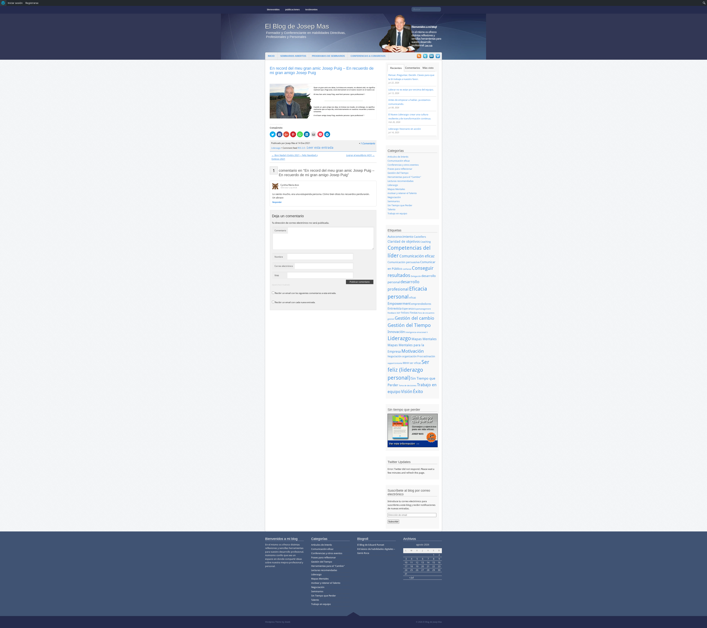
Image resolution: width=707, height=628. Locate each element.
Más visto (428, 67)
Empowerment (399, 303)
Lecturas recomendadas (401, 181)
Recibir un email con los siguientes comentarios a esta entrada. (305, 293)
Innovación (396, 332)
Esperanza (408, 308)
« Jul (411, 577)
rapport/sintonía (395, 363)
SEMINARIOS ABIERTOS (293, 56)
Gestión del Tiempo (398, 173)
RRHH (406, 363)
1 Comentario (367, 143)
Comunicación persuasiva (404, 262)
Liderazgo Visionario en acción (404, 129)
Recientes (396, 68)
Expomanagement (422, 309)
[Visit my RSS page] (419, 56)
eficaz (412, 297)
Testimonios (311, 9)
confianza (407, 269)
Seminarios (394, 201)
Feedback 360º (394, 313)
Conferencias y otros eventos (403, 164)
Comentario (280, 230)
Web (277, 275)
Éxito (418, 391)
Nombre (279, 257)
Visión (406, 391)
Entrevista (395, 308)
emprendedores (421, 304)
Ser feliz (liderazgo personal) (408, 370)
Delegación (416, 276)
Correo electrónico (284, 266)
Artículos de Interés (398, 156)
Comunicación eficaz (399, 160)
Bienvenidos (273, 9)
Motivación (412, 351)
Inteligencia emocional (415, 332)
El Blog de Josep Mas (297, 26)
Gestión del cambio (414, 318)
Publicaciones (292, 9)
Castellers (420, 236)
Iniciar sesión (15, 2)
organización (409, 356)
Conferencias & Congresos (368, 56)
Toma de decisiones (407, 385)
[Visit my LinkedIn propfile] (431, 56)
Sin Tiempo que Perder (400, 205)
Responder (277, 202)
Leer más (428, 45)
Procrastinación (426, 356)
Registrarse (31, 2)
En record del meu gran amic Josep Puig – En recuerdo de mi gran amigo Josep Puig (322, 70)
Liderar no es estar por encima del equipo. (411, 89)
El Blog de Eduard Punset (370, 544)
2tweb (287, 622)
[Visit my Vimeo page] (438, 56)
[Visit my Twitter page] (425, 56)
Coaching (425, 241)
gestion (391, 319)
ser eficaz (415, 363)
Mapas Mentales (396, 189)
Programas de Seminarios (328, 56)
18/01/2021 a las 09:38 (288, 188)
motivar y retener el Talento (402, 193)
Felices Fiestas (409, 312)
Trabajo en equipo (397, 213)
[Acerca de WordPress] (3, 3)
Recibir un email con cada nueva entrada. (295, 302)
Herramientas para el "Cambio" (404, 177)
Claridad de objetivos (404, 241)
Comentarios (412, 67)
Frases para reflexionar (400, 169)
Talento (391, 209)
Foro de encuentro (426, 313)
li (427, 332)
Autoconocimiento (400, 236)
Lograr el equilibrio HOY (360, 155)
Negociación (394, 197)
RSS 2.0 (301, 148)
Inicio (271, 56)
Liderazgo (276, 148)
